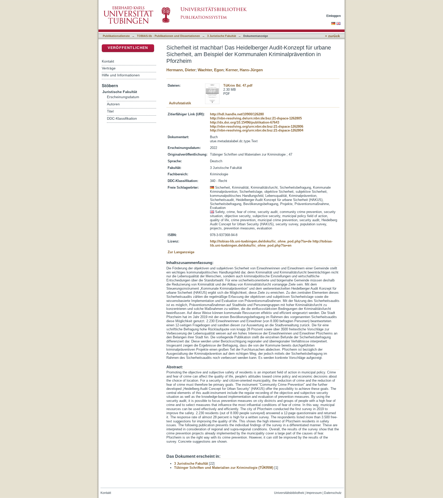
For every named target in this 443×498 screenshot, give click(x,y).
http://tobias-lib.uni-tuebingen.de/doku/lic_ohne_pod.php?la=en (271, 243)
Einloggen (333, 15)
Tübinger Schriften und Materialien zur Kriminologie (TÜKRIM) (223, 468)
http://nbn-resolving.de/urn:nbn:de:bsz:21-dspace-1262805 (256, 118)
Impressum (314, 493)
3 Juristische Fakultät (221, 35)
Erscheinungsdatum (123, 97)
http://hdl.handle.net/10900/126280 (237, 114)
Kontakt (108, 61)
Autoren (113, 104)
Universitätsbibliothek (289, 493)
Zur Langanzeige (181, 252)
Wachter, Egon (211, 70)
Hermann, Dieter (181, 70)
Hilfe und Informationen (121, 75)
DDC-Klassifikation (122, 118)
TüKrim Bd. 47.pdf (237, 85)
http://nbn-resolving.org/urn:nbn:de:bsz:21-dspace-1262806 (256, 126)
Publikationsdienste (116, 35)
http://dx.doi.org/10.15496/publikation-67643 (244, 122)
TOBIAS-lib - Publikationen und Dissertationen (168, 35)
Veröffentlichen (128, 48)
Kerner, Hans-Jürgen (244, 70)
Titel (110, 111)
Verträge (109, 68)
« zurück (332, 36)
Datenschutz (332, 493)
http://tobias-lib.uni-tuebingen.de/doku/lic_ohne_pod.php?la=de (260, 241)
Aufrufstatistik (180, 103)
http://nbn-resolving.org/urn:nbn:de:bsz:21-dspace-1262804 (256, 130)
